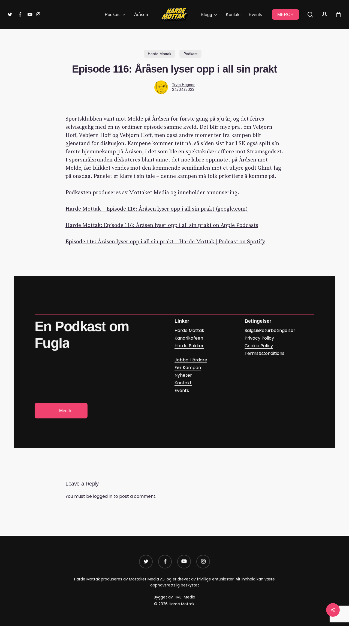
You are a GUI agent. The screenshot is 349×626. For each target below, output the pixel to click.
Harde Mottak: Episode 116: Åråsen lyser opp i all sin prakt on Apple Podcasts (161, 225)
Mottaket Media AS (147, 579)
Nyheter (183, 375)
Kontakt (183, 383)
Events (181, 390)
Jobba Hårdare (190, 360)
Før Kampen (187, 367)
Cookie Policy (259, 346)
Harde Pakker (189, 346)
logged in (102, 496)
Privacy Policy (259, 338)
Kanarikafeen (188, 338)
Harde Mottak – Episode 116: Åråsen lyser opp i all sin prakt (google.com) (156, 209)
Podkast (190, 54)
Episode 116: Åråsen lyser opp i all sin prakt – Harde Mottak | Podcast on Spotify (165, 241)
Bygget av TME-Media (174, 597)
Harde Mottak (159, 54)
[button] (61, 410)
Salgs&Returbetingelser (270, 330)
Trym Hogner (183, 84)
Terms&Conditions (264, 353)
